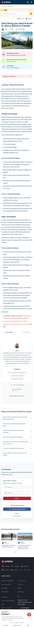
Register (17, 513)
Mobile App (21, 591)
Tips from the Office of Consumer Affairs (15, 321)
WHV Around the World (8, 600)
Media (19, 588)
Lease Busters (24, 318)
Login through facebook (18, 509)
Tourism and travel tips (17, 375)
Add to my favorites (18, 385)
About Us (20, 584)
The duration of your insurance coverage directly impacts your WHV (15, 442)
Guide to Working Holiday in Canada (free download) (13, 431)
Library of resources (8, 6)
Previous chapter (9, 332)
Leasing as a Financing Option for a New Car (16, 324)
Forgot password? (17, 516)
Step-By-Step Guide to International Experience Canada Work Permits (15, 418)
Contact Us (5, 597)
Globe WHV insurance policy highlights (13, 437)
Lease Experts (12, 318)
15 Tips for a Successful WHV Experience (13, 448)
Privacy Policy (21, 580)
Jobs (3, 604)
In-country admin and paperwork (16, 372)
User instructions (6, 584)
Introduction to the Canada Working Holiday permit (14, 425)
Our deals (4, 588)
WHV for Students (6, 608)
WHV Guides (5, 591)
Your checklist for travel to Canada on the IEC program (14, 454)
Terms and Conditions (7, 580)
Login (16, 498)
